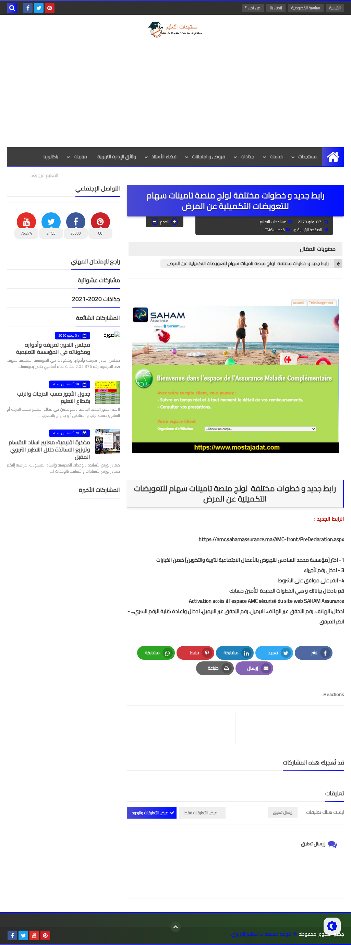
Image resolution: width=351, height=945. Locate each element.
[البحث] (12, 8)
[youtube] (34, 935)
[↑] (175, 927)
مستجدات (307, 156)
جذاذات (247, 156)
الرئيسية (335, 8)
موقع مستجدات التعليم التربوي (261, 934)
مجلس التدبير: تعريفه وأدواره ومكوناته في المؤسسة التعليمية (53, 348)
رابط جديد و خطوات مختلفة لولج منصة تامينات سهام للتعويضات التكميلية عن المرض (248, 263)
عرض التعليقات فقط (200, 813)
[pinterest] (50, 8)
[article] (184, 728)
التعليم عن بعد (44, 175)
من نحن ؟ (253, 8)
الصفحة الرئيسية (310, 229)
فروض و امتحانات (208, 156)
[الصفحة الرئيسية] (333, 156)
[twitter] (39, 8)
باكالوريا (51, 156)
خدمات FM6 (275, 229)
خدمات (276, 156)
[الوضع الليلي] (332, 926)
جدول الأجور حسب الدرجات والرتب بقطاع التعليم (53, 397)
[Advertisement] (175, 92)
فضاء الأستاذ (164, 156)
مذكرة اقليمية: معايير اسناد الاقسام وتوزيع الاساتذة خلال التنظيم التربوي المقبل (49, 449)
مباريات (80, 156)
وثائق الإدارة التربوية (116, 156)
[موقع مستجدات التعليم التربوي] (175, 30)
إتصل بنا (276, 8)
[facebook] (28, 8)
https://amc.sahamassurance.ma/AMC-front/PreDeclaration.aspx (271, 539)
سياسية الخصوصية (305, 8)
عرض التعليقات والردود (150, 813)
